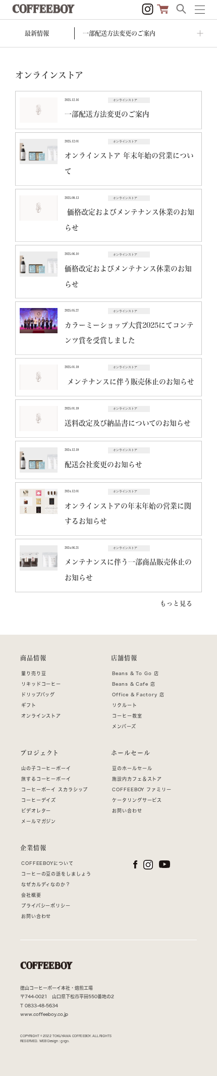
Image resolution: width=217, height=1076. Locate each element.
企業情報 (33, 848)
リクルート (124, 705)
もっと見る (176, 603)
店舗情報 (124, 658)
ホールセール (130, 753)
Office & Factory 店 (138, 694)
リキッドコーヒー (41, 684)
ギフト (28, 705)
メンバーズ (124, 726)
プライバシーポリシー (46, 905)
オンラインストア (41, 715)
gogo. (65, 1041)
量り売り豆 (33, 673)
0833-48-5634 (41, 1005)
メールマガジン (38, 821)
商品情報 (33, 658)
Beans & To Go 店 (135, 673)
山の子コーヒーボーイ (46, 768)
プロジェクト (39, 753)
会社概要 (31, 895)
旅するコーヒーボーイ (46, 779)
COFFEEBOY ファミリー (142, 789)
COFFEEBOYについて (47, 863)
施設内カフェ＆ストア (137, 779)
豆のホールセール (132, 768)
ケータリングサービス (137, 800)
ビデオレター (36, 810)
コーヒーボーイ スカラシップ (54, 789)
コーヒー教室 (127, 715)
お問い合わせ (127, 810)
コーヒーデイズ (38, 800)
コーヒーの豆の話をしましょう (56, 874)
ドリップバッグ (38, 694)
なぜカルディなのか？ (46, 884)
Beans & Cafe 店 (133, 684)
